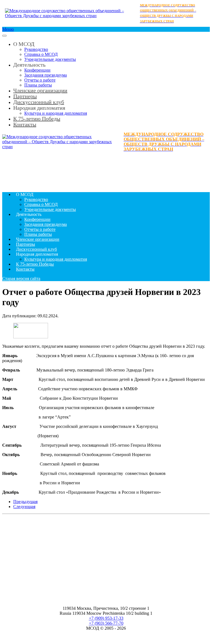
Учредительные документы (50, 59)
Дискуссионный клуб (36, 249)
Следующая (24, 506)
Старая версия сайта (21, 278)
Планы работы (38, 234)
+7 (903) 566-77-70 (106, 623)
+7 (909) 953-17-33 (106, 618)
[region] (106, 170)
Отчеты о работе (39, 80)
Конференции (37, 70)
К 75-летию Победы (36, 119)
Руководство (36, 49)
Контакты (24, 124)
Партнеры (25, 244)
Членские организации (40, 90)
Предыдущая (25, 501)
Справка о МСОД (41, 54)
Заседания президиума (45, 75)
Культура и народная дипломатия (55, 259)
